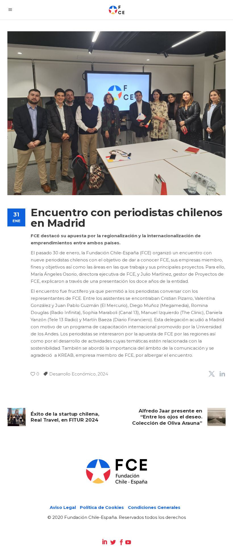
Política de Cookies (102, 507)
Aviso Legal (63, 507)
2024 (103, 374)
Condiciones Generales (154, 507)
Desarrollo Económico (72, 374)
